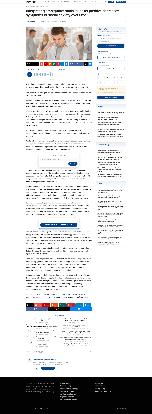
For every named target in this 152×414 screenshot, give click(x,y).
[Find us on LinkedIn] (32, 409)
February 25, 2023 (44, 21)
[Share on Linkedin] (62, 64)
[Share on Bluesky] (90, 64)
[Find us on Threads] (44, 409)
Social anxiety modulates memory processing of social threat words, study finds (42, 337)
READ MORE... (47, 392)
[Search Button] (105, 2)
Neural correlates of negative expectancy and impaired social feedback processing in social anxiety (75, 338)
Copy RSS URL (111, 68)
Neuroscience (88, 1)
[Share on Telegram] (66, 64)
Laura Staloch (31, 21)
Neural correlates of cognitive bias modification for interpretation (75, 325)
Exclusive (32, 6)
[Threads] (100, 82)
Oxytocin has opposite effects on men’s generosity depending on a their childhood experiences (110, 136)
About (96, 1)
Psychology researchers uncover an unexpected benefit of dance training (108, 243)
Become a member (47, 368)
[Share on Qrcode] (46, 64)
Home (27, 6)
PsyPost (31, 1)
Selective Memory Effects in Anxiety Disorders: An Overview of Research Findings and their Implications (76, 319)
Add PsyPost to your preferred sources (58, 225)
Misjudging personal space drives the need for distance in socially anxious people (110, 226)
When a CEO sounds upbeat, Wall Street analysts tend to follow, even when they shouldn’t (109, 169)
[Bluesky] (114, 78)
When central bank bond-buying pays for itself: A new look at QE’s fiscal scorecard (109, 175)
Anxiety (46, 6)
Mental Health (50, 1)
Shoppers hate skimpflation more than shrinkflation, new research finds (109, 163)
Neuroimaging (65, 386)
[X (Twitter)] (107, 78)
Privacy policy (99, 388)
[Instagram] (107, 82)
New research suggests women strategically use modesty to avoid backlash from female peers (110, 207)
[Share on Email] (41, 64)
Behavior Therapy (76, 100)
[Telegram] (121, 82)
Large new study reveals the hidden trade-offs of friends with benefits (110, 220)
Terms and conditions (102, 391)
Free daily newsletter (59, 155)
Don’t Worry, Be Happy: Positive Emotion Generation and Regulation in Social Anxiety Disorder (75, 332)
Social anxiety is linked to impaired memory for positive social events (42, 319)
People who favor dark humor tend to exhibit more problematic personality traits (110, 113)
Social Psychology (62, 1)
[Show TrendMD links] (90, 351)
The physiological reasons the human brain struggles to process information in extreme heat (110, 231)
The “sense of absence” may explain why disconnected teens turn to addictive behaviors (109, 124)
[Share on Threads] (86, 64)
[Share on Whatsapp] (54, 64)
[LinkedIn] (121, 78)
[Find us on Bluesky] (47, 409)
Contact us (98, 383)
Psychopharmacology (68, 399)
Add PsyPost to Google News (111, 57)
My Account (121, 1)
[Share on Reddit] (50, 64)
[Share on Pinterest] (58, 64)
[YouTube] (114, 82)
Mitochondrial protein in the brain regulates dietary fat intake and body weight (110, 196)
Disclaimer (98, 386)
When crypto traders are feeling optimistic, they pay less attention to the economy (110, 158)
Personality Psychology (69, 388)
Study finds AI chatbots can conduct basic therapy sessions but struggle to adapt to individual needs (110, 214)
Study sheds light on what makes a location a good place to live (110, 201)
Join (111, 1)
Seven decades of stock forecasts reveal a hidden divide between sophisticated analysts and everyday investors (110, 152)
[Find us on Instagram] (35, 409)
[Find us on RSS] (38, 409)
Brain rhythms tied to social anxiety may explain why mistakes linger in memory (42, 343)
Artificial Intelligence (68, 394)
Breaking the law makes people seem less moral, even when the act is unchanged (109, 238)
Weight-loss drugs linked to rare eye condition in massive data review (108, 118)
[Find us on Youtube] (41, 409)
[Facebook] (100, 78)
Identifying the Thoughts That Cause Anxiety (75, 344)
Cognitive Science (76, 1)
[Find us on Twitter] (29, 409)
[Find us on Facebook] (26, 409)
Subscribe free (111, 46)
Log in (36, 368)
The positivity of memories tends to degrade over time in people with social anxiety (42, 331)
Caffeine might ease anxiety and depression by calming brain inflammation (110, 130)
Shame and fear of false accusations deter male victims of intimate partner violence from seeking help (110, 190)
